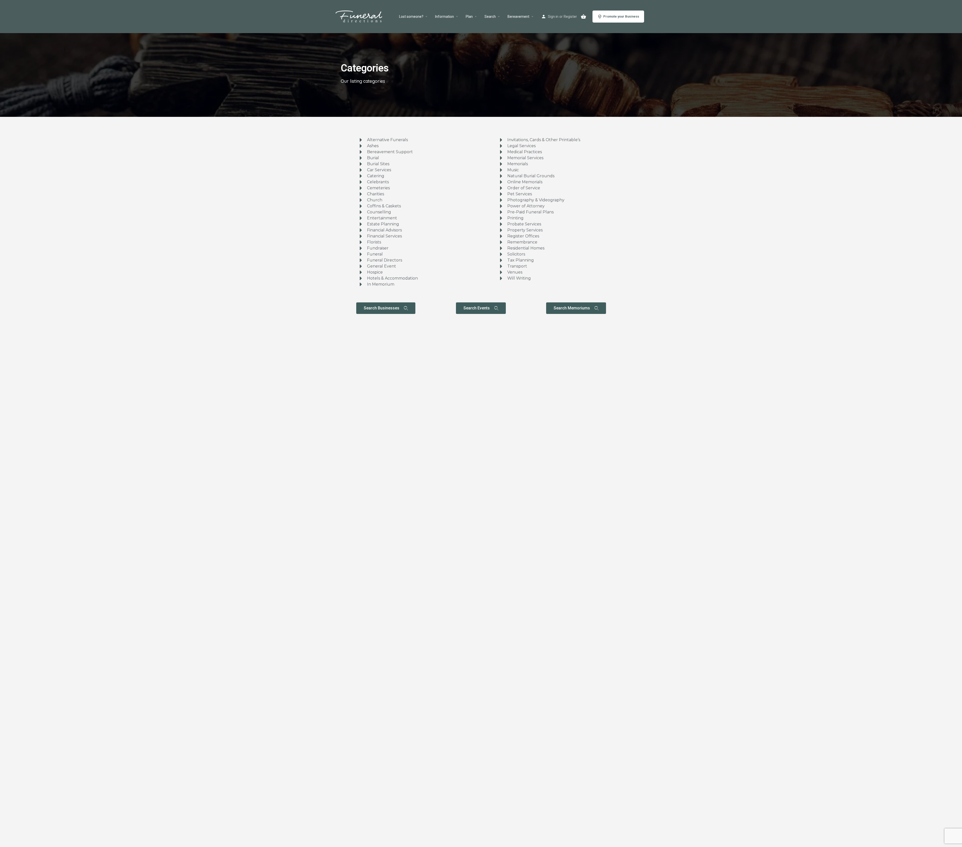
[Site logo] (364, 16)
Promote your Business (621, 16)
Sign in (553, 17)
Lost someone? (411, 17)
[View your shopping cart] (583, 16)
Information (444, 17)
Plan (469, 17)
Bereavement (518, 17)
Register (570, 17)
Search (490, 17)
